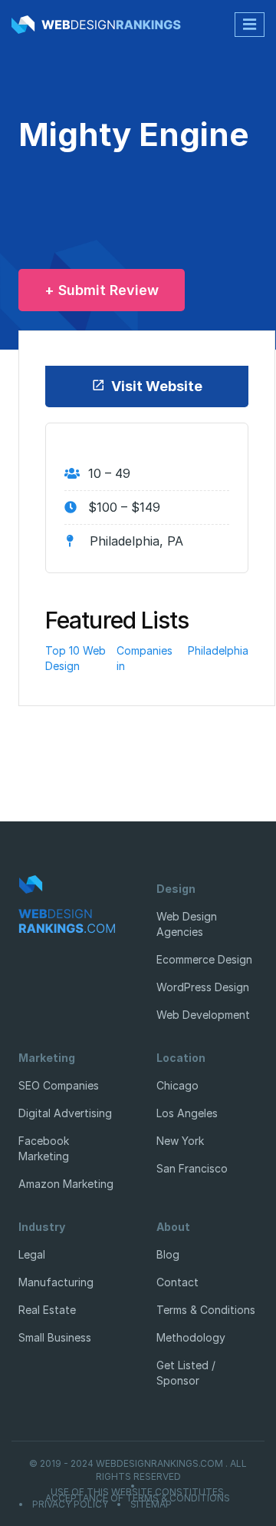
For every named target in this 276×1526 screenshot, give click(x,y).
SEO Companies (58, 1085)
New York (180, 1140)
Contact (177, 1282)
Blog (167, 1254)
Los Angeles (187, 1113)
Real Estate (47, 1309)
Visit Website (156, 386)
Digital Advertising (65, 1113)
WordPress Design (202, 987)
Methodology (190, 1337)
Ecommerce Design (204, 959)
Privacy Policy (70, 1504)
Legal (31, 1254)
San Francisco (192, 1168)
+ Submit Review (101, 290)
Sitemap (151, 1504)
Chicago (177, 1085)
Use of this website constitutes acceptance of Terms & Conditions (137, 1495)
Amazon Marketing (65, 1183)
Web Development (203, 1014)
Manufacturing (56, 1282)
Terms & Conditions (205, 1309)
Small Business (54, 1337)
